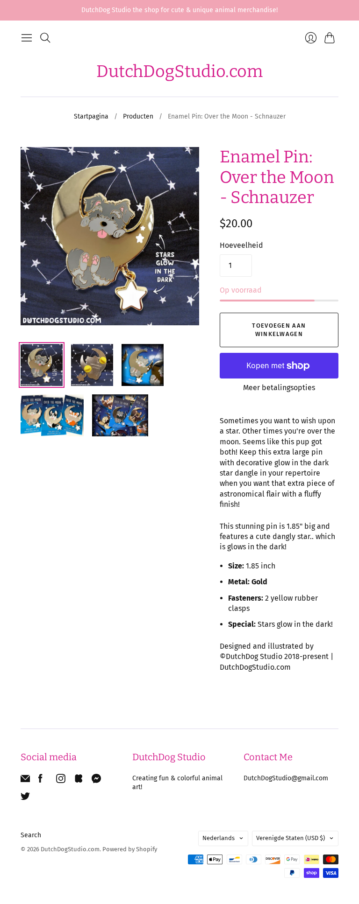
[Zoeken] (45, 38)
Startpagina (91, 116)
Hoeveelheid (241, 245)
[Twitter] (25, 798)
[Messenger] (96, 780)
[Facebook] (40, 780)
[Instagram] (60, 780)
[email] (25, 780)
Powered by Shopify (129, 849)
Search (31, 835)
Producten (138, 116)
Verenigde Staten (290, 837)
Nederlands (218, 837)
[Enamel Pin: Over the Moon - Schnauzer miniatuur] (42, 365)
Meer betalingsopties (279, 387)
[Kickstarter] (78, 780)
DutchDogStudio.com (179, 71)
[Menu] (26, 38)
